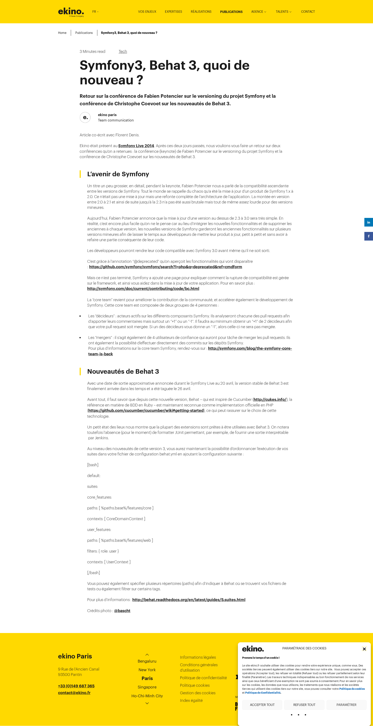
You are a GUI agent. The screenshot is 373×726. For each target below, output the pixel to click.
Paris (147, 678)
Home (62, 33)
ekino (71, 11)
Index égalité (191, 700)
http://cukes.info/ (270, 399)
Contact (308, 11)
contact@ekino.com (77, 698)
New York (147, 669)
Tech (123, 51)
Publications (231, 12)
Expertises (173, 11)
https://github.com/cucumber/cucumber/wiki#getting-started (146, 410)
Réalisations (201, 11)
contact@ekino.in (74, 703)
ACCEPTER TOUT (262, 704)
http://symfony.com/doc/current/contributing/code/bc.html (143, 288)
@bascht (122, 611)
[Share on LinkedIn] (368, 222)
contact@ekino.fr (74, 693)
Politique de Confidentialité (262, 693)
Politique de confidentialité (203, 677)
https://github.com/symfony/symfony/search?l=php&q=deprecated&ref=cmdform (165, 267)
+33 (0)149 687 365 (76, 686)
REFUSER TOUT (304, 704)
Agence (257, 11)
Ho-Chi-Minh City (147, 696)
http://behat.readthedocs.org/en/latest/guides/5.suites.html (188, 600)
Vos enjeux (147, 11)
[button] (364, 648)
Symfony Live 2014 (136, 146)
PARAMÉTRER (346, 704)
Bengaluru (147, 661)
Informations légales (198, 657)
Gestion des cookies (197, 693)
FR (94, 12)
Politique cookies (195, 685)
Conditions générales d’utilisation (199, 667)
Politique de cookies (352, 689)
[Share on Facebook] (368, 236)
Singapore (147, 687)
